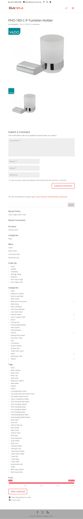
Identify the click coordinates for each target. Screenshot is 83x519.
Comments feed (14, 254)
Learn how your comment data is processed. (51, 197)
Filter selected (18, 491)
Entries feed (12, 251)
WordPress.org (13, 258)
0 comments (35, 24)
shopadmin (14, 24)
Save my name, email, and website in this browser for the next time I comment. (39, 180)
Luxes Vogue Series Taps (17, 215)
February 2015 (13, 230)
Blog (10, 239)
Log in (10, 247)
